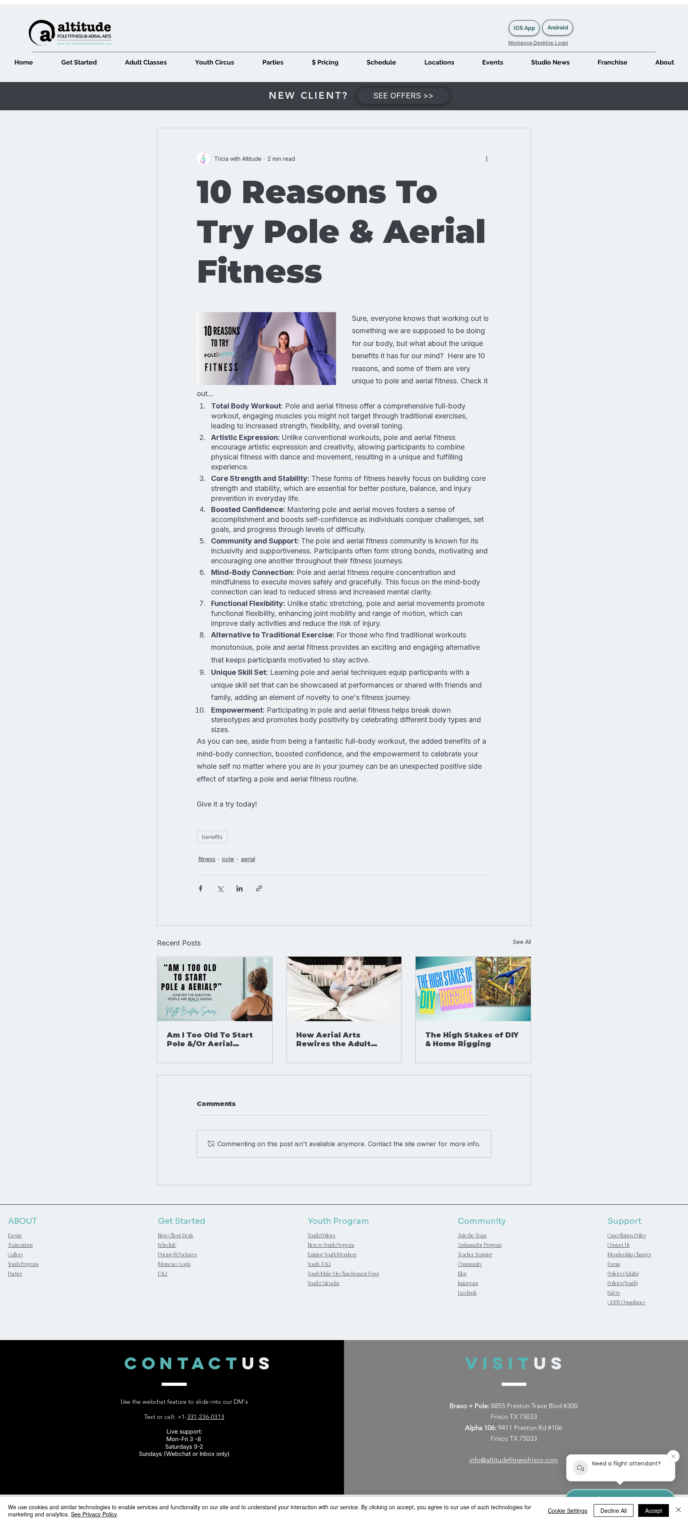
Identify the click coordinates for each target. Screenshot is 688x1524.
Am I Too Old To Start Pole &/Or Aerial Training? (210, 1039)
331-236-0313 (206, 1416)
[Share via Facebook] (200, 888)
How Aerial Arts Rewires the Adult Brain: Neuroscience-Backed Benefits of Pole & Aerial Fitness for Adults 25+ (339, 1039)
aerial (248, 859)
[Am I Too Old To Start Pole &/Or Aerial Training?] (214, 989)
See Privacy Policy (94, 1514)
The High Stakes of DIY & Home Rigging (471, 1039)
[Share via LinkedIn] (239, 888)
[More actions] (486, 158)
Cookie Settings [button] (567, 1510)
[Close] (678, 1510)
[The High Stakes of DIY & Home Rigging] (473, 989)
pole (228, 859)
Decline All (613, 1510)
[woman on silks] (344, 989)
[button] (79, 62)
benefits (212, 837)
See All (522, 941)
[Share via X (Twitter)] (220, 888)
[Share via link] (259, 888)
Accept (653, 1510)
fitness (206, 859)
